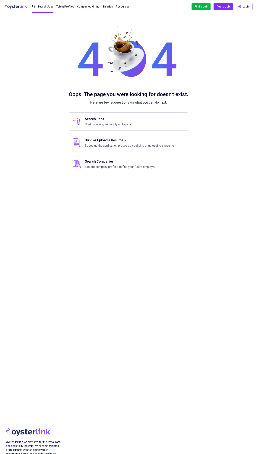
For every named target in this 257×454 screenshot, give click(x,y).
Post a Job (223, 6)
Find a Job (201, 6)
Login (246, 6)
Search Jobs (45, 6)
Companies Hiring (88, 6)
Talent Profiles (65, 6)
